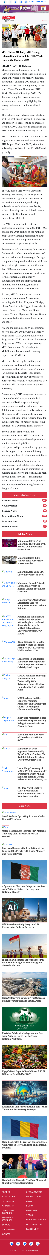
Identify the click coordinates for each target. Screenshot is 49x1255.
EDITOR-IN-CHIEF (9, 1197)
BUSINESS (6, 1234)
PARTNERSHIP (8, 1206)
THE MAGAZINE (8, 1201)
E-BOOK (29, 1206)
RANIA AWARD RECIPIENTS (7, 1219)
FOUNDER (6, 1192)
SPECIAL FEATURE (34, 1192)
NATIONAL (6, 1225)
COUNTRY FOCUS (33, 1197)
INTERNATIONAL (8, 1229)
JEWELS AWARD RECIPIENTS (8, 1212)
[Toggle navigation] (44, 18)
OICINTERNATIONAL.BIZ (36, 1220)
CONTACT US (31, 1201)
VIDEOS (29, 1215)
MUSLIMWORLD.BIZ (34, 1224)
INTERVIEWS (31, 1211)
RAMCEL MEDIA (32, 1229)
